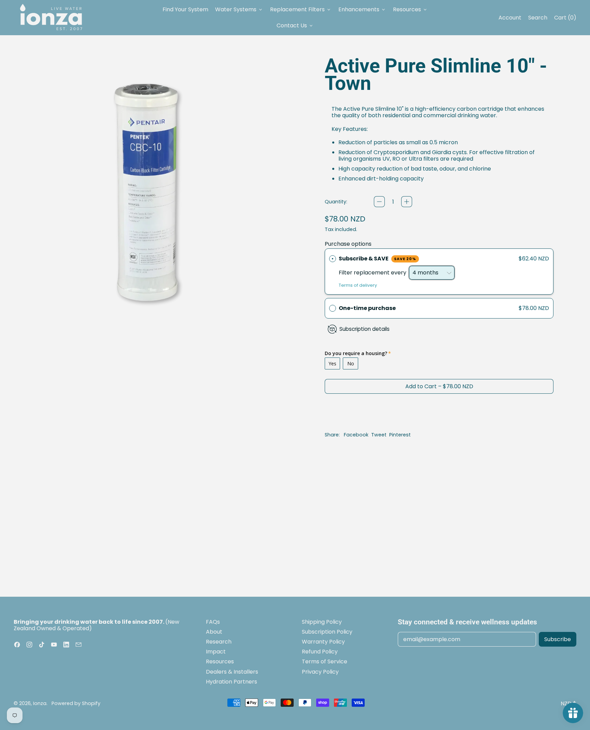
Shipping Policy (322, 622)
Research (218, 642)
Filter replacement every (373, 272)
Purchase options (348, 244)
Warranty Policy (323, 642)
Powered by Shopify (76, 703)
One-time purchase (367, 308)
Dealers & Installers (232, 672)
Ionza (39, 703)
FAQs (213, 622)
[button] (439, 308)
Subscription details (364, 329)
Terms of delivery (358, 285)
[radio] (332, 258)
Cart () (565, 19)
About (214, 632)
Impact (216, 651)
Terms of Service (324, 661)
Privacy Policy (320, 672)
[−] (379, 201)
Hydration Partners (231, 682)
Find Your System (185, 9)
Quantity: (336, 202)
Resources (220, 661)
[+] (406, 201)
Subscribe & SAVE (377, 258)
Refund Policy (320, 651)
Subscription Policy (327, 632)
